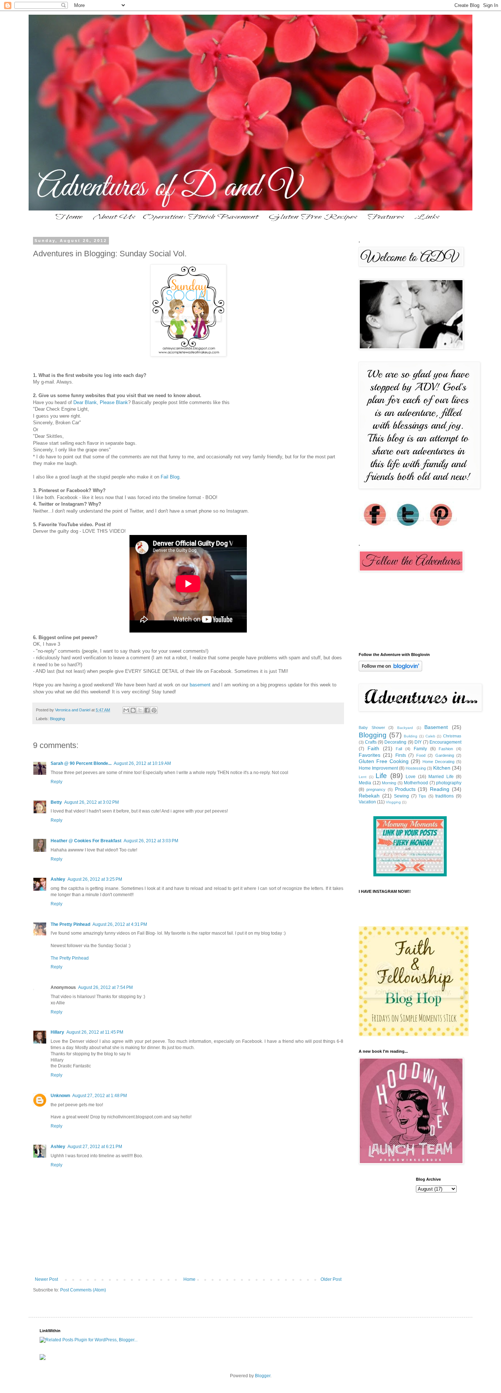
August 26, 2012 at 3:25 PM (94, 879)
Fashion (446, 749)
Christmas (452, 736)
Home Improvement (378, 768)
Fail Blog (170, 477)
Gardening (444, 755)
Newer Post (46, 1279)
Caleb (430, 736)
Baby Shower (372, 727)
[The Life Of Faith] (410, 874)
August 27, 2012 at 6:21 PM (94, 1146)
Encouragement (445, 742)
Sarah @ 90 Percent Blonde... (81, 763)
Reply (56, 781)
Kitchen (441, 768)
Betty (56, 802)
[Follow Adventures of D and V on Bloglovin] (390, 669)
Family (420, 748)
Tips (422, 796)
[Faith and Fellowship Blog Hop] (414, 1034)
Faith (373, 748)
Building (410, 736)
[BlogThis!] (133, 710)
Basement (436, 727)
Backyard (405, 728)
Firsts (400, 755)
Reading (439, 789)
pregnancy (375, 789)
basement (200, 685)
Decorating (395, 742)
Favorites (369, 755)
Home (189, 1279)
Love (411, 776)
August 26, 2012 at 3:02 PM (91, 802)
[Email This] (126, 710)
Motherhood (416, 782)
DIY (418, 742)
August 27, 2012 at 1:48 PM (99, 1095)
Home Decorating (438, 761)
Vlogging (393, 802)
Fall (399, 749)
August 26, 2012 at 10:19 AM (142, 763)
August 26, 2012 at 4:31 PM (119, 924)
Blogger (262, 1375)
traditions (444, 796)
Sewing (401, 796)
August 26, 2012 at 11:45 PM (94, 1032)
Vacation (367, 801)
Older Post (331, 1279)
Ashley (58, 879)
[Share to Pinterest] (154, 710)
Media (365, 782)
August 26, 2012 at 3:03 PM (151, 840)
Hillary (57, 1032)
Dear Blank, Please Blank (100, 402)
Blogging (57, 718)
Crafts (371, 742)
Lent (362, 777)
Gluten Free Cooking (384, 761)
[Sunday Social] (188, 355)
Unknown (60, 1095)
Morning (389, 783)
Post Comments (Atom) (83, 1290)
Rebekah (369, 796)
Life (381, 776)
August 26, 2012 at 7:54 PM (105, 987)
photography (448, 782)
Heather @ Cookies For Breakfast (86, 840)
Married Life (441, 776)
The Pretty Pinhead (70, 924)
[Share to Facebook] (147, 710)
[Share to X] (140, 710)
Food (420, 755)
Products (405, 789)
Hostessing (416, 768)
